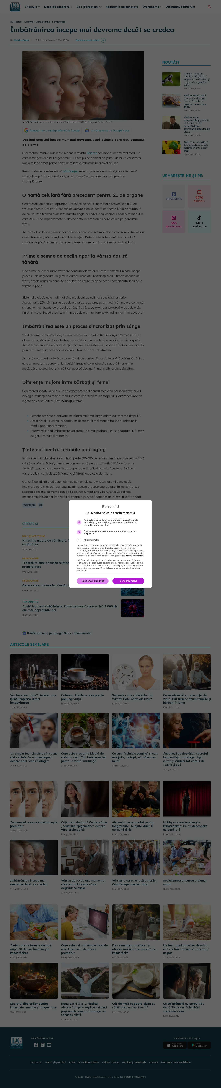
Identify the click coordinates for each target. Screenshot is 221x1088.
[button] (110, 540)
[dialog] (110, 544)
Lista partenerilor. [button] (134, 556)
